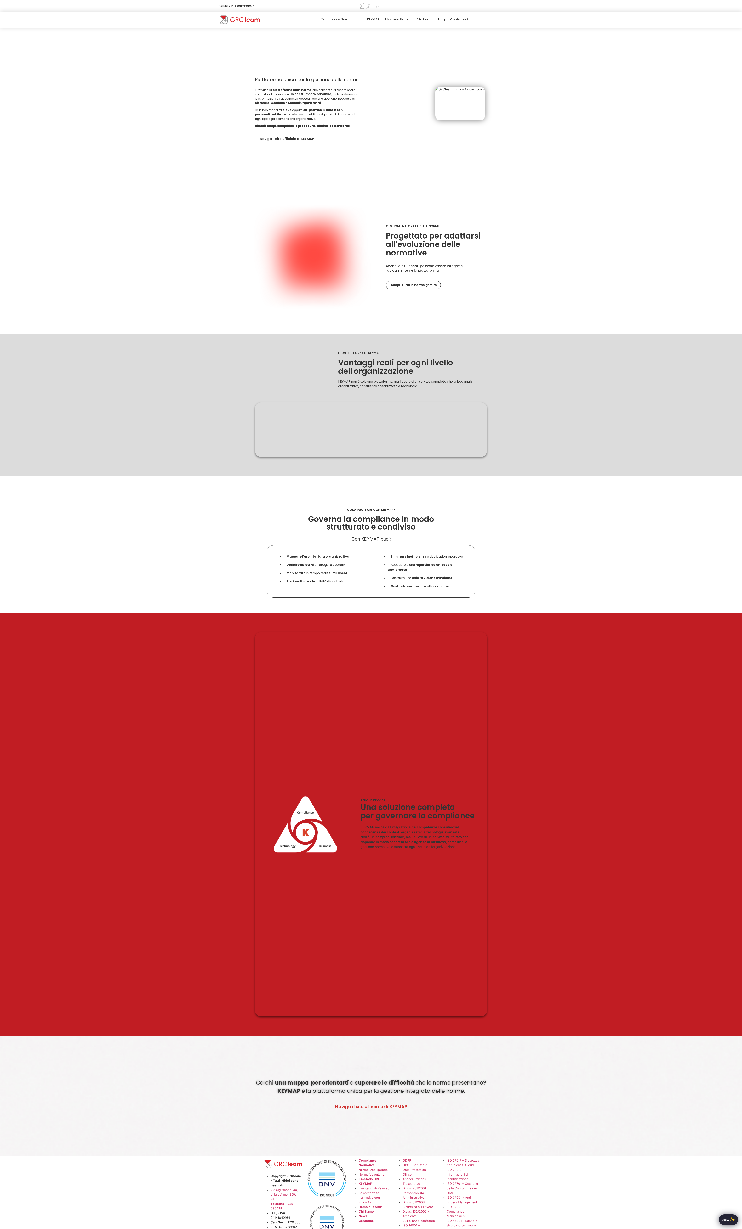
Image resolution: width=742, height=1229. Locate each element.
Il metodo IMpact (398, 19)
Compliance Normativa (339, 19)
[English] (469, 6)
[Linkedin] (483, 6)
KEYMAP (373, 19)
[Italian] (475, 6)
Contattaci (459, 19)
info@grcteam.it (242, 6)
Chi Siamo (424, 19)
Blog (441, 19)
